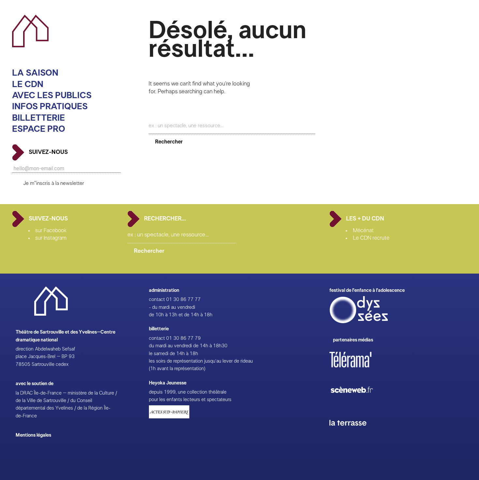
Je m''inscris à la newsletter (53, 183)
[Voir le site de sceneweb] (357, 403)
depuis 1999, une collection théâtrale (187, 392)
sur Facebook (50, 230)
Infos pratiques (50, 106)
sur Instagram (50, 238)
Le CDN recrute (371, 238)
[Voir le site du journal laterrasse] (352, 433)
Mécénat (363, 230)
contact (157, 299)
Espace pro (38, 129)
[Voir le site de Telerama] (357, 370)
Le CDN (27, 84)
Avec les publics (52, 95)
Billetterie (38, 118)
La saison (35, 73)
